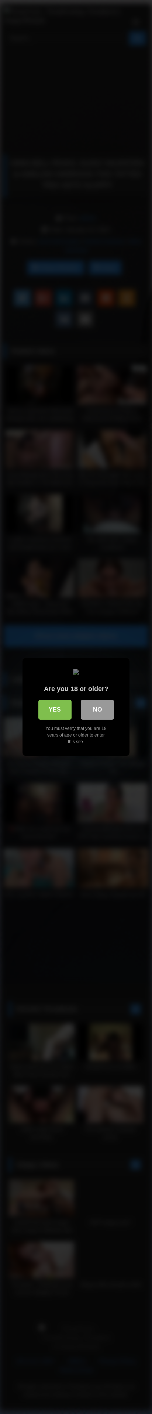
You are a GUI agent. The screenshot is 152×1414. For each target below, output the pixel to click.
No (97, 709)
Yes (55, 709)
